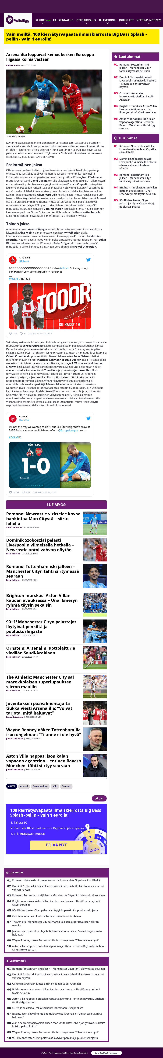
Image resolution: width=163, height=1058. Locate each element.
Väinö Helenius (14, 527)
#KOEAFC (14, 278)
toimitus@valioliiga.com (106, 1052)
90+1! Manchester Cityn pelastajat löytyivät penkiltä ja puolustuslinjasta (41, 626)
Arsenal (24, 786)
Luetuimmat (18, 960)
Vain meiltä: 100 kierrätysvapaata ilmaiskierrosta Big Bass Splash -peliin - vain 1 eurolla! (76, 36)
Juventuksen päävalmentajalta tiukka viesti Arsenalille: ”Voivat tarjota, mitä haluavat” (39, 708)
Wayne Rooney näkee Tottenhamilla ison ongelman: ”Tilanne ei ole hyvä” (43, 732)
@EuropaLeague (68, 430)
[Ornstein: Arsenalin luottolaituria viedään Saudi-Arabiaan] (95, 657)
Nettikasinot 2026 (148, 20)
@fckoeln (24, 261)
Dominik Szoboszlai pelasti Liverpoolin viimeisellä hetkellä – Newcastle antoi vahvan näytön (40, 545)
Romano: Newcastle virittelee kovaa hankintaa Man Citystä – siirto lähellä (43, 518)
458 (28, 492)
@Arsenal (24, 419)
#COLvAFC (15, 437)
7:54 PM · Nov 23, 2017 (44, 492)
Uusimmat (16, 872)
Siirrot (42, 20)
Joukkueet (126, 20)
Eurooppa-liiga (40, 786)
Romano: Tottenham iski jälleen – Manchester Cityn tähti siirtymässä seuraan (42, 571)
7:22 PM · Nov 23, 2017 (40, 333)
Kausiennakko (63, 20)
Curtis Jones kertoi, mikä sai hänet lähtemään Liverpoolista (47, 1008)
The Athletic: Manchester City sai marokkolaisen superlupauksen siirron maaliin (40, 681)
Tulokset (66, 786)
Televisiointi (107, 20)
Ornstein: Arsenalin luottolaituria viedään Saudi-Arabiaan (40, 650)
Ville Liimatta (13, 65)
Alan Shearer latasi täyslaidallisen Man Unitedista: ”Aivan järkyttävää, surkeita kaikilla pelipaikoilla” (58, 1024)
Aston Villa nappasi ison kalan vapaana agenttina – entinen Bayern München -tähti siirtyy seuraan (43, 760)
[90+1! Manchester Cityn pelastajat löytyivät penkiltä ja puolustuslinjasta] (95, 631)
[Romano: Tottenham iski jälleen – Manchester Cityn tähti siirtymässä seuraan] (95, 576)
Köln (55, 786)
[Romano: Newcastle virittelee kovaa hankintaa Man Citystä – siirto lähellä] (95, 523)
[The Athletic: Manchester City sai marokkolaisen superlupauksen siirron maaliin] (95, 686)
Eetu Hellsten (13, 553)
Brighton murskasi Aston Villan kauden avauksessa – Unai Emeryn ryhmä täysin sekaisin (42, 600)
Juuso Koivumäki (15, 716)
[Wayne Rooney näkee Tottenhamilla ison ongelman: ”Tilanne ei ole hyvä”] (95, 739)
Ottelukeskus (86, 20)
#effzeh (63, 268)
